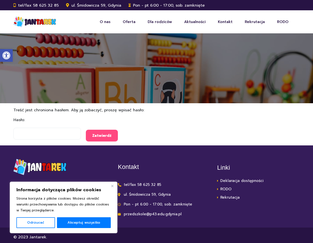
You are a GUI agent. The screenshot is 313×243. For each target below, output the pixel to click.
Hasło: (19, 120)
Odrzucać (35, 222)
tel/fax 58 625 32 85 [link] (38, 5)
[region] (63, 207)
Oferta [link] (129, 22)
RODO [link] (283, 22)
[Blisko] (112, 186)
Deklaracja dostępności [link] (242, 180)
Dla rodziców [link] (160, 22)
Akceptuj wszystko (83, 222)
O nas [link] (105, 22)
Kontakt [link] (225, 22)
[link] (6, 55)
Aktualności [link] (195, 22)
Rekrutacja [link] (255, 22)
